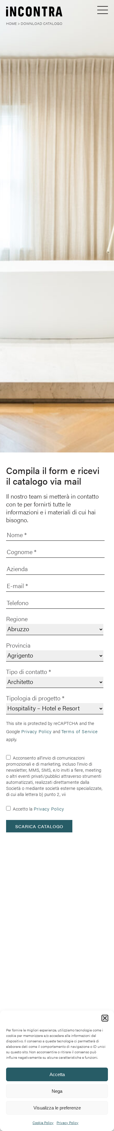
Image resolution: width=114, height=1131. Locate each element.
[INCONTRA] (23, 12)
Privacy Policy (67, 1122)
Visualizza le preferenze (57, 1107)
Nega (57, 1091)
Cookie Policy (43, 1122)
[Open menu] (102, 9)
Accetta (57, 1074)
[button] (105, 1018)
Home (11, 23)
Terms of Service (79, 731)
